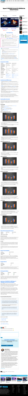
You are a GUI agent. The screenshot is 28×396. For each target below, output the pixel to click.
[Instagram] (3, 368)
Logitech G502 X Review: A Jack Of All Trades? (24, 18)
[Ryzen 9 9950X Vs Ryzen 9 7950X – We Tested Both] (3, 379)
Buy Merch (18, 0)
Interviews (13, 388)
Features (13, 389)
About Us (24, 387)
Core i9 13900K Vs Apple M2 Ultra (4, 318)
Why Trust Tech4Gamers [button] (5, 48)
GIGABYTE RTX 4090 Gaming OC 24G (7, 107)
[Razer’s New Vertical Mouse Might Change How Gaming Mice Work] (21, 28)
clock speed (14, 86)
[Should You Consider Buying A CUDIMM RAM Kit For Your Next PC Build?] (21, 32)
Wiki (11, 0)
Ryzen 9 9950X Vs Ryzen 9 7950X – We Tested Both (3, 382)
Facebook (19, 389)
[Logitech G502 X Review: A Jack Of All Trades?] (21, 18)
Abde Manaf (5, 15)
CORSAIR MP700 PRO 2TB (5, 110)
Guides (9, 0)
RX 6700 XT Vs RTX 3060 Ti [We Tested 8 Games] (14, 380)
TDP (1, 81)
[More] (23, 12)
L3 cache (13, 91)
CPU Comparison (3, 2)
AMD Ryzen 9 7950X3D (5, 371)
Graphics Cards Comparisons (11, 371)
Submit (1, 337)
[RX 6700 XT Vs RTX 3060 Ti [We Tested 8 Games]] (14, 378)
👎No (3, 327)
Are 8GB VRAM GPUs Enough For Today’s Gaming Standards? (25, 21)
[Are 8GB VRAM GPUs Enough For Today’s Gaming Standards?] (21, 21)
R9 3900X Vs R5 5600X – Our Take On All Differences (25, 382)
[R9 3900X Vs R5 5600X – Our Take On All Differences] (25, 379)
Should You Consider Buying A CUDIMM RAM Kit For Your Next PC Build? (24, 32)
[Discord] (4, 368)
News (1, 0)
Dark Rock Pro (6, 106)
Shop (18, 387)
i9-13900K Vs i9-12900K (3, 319)
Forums (16, 0)
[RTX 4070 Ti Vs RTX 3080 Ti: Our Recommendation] (8, 379)
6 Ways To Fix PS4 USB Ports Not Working (19, 381)
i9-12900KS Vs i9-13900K (3, 320)
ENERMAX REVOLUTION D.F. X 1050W (7, 109)
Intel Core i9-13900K (3, 372)
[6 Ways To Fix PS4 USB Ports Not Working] (19, 379)
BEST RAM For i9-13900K (8, 77)
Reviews (7, 0)
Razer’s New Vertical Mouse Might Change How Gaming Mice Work (25, 28)
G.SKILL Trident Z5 (4, 108)
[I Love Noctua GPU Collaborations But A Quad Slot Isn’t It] (21, 25)
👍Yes (1, 327)
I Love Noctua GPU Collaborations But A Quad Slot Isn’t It (25, 25)
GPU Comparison (22, 0)
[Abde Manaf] (3, 15)
